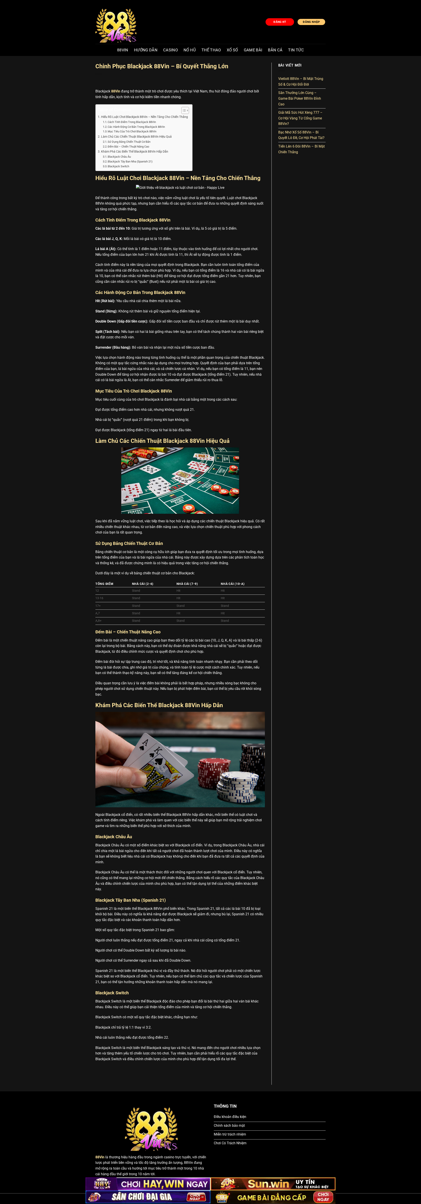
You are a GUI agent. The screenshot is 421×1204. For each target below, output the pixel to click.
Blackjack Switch (118, 166)
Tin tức (296, 50)
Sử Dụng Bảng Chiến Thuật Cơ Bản (129, 141)
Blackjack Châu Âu (119, 156)
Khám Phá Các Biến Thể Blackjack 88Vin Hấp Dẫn (134, 151)
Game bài (253, 50)
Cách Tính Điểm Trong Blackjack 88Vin (132, 122)
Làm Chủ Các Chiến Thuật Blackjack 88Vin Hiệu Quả (136, 137)
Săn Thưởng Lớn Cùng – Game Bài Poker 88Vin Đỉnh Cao (299, 98)
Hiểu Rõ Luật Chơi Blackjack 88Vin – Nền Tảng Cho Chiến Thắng (144, 117)
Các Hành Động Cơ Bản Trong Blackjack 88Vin (136, 126)
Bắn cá (275, 50)
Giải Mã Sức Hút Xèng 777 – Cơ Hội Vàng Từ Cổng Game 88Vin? (300, 118)
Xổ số (232, 50)
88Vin (122, 50)
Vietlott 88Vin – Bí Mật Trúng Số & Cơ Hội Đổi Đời (300, 82)
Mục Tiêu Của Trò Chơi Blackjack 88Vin (132, 131)
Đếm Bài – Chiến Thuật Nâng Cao (128, 146)
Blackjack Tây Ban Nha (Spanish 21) (130, 161)
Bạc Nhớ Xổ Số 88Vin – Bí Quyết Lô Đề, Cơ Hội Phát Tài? (301, 135)
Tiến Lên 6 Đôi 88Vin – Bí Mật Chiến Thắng (301, 149)
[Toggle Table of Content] (183, 110)
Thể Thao (211, 50)
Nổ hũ (190, 50)
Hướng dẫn (145, 50)
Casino (170, 50)
